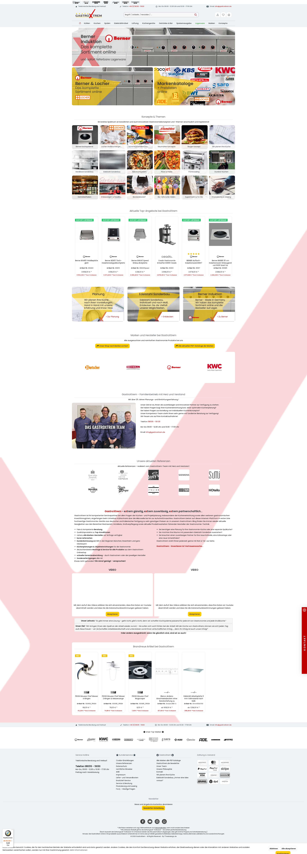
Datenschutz (121, 766)
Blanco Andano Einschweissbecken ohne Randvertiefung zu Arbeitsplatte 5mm (166, 698)
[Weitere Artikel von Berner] (86, 256)
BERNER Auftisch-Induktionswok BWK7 (193, 261)
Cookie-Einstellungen (125, 760)
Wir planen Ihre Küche (165, 775)
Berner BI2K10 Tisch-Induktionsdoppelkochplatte (113, 261)
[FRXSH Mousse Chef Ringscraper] (140, 670)
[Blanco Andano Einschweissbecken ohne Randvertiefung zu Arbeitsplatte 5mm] (166, 670)
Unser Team (161, 766)
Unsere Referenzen (124, 763)
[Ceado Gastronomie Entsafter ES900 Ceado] (166, 234)
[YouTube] (150, 821)
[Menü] (12, 830)
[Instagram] (157, 821)
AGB (117, 772)
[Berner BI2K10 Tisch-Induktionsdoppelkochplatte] (113, 234)
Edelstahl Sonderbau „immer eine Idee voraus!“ (172, 779)
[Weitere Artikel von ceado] (166, 256)
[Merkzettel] (223, 14)
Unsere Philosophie (164, 769)
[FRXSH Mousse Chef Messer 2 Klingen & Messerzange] (113, 670)
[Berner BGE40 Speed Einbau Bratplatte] (140, 234)
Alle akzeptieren (289, 848)
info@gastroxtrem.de (223, 6)
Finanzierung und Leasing (126, 786)
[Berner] (133, 367)
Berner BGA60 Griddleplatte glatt (86, 261)
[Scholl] (92, 367)
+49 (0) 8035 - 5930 (136, 6)
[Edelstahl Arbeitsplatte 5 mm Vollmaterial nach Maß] (193, 670)
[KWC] (173, 367)
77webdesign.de (170, 836)
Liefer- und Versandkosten (127, 777)
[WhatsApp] (164, 821)
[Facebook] (142, 821)
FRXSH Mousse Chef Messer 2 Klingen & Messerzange (113, 697)
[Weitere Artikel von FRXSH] (86, 692)
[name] (78, 739)
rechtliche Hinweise (124, 769)
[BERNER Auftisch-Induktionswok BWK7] (193, 234)
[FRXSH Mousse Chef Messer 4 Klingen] (86, 670)
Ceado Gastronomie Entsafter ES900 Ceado (167, 261)
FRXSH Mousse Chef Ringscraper (140, 697)
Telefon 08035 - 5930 (88, 766)
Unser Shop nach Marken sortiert (113, 346)
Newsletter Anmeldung (153, 808)
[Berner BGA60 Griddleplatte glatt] (86, 234)
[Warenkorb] (228, 14)
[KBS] (214, 367)
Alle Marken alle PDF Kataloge (168, 760)
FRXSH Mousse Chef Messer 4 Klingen (86, 697)
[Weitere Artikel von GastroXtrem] (166, 692)
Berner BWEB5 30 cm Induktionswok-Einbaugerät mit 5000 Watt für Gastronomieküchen (220, 262)
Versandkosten (160, 828)
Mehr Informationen (78, 850)
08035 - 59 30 (154, 421)
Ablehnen (274, 848)
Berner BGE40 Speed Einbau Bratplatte (140, 261)
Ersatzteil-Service (123, 780)
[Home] (80, 23)
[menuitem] (228, 14)
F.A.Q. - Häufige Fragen (125, 789)
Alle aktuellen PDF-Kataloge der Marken (195, 346)
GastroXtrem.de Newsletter (167, 763)
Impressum (121, 775)
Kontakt (159, 772)
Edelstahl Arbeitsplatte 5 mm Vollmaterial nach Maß (194, 698)
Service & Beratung (124, 783)
